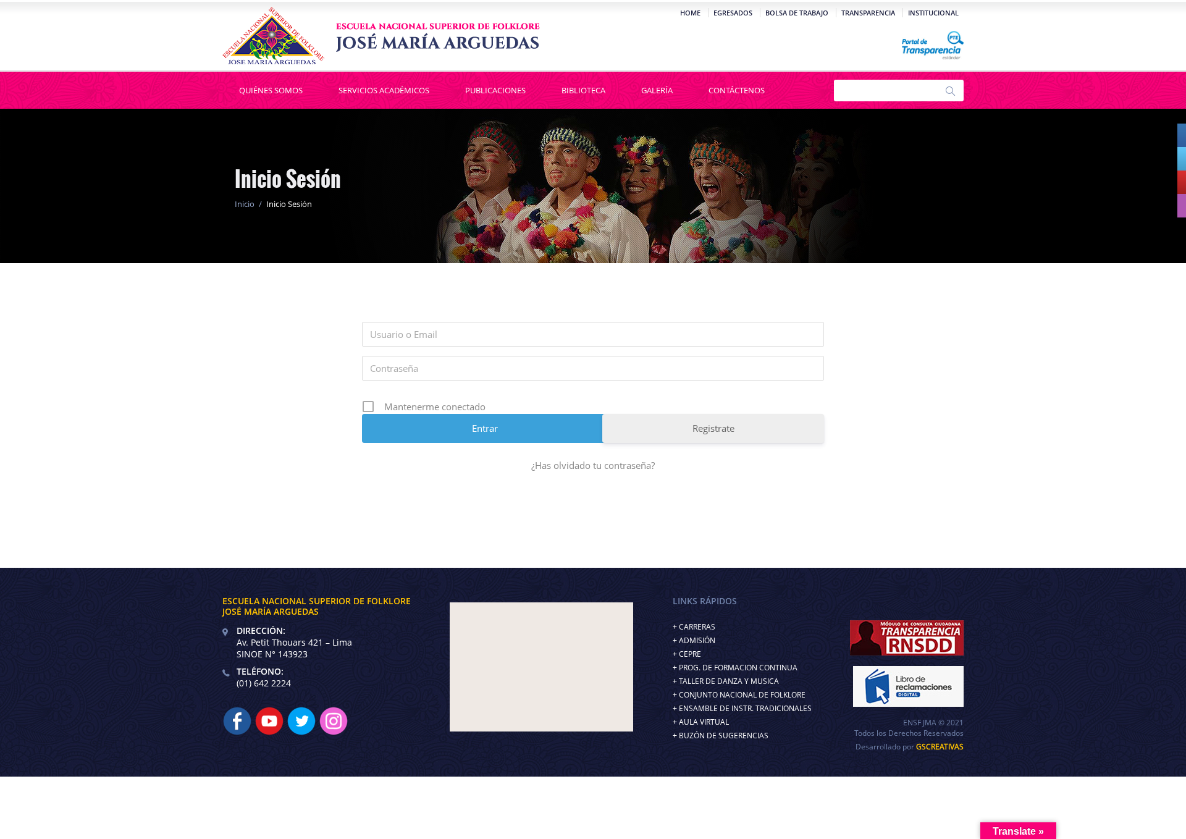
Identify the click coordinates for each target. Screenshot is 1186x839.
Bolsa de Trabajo (796, 12)
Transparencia (868, 12)
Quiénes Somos (271, 90)
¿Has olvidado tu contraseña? (593, 465)
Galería (657, 90)
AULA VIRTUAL (704, 722)
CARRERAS (697, 627)
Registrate (713, 428)
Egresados (732, 12)
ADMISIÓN (697, 640)
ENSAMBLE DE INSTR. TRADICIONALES (745, 708)
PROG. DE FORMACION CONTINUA (738, 667)
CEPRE (690, 654)
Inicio (244, 203)
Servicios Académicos (384, 90)
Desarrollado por (910, 746)
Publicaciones (495, 90)
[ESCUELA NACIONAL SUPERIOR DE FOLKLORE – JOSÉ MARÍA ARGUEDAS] (381, 35)
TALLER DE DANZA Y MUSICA (729, 681)
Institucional (933, 12)
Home (690, 12)
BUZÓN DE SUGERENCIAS (723, 735)
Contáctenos (737, 90)
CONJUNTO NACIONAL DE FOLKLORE (742, 694)
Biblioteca (583, 90)
